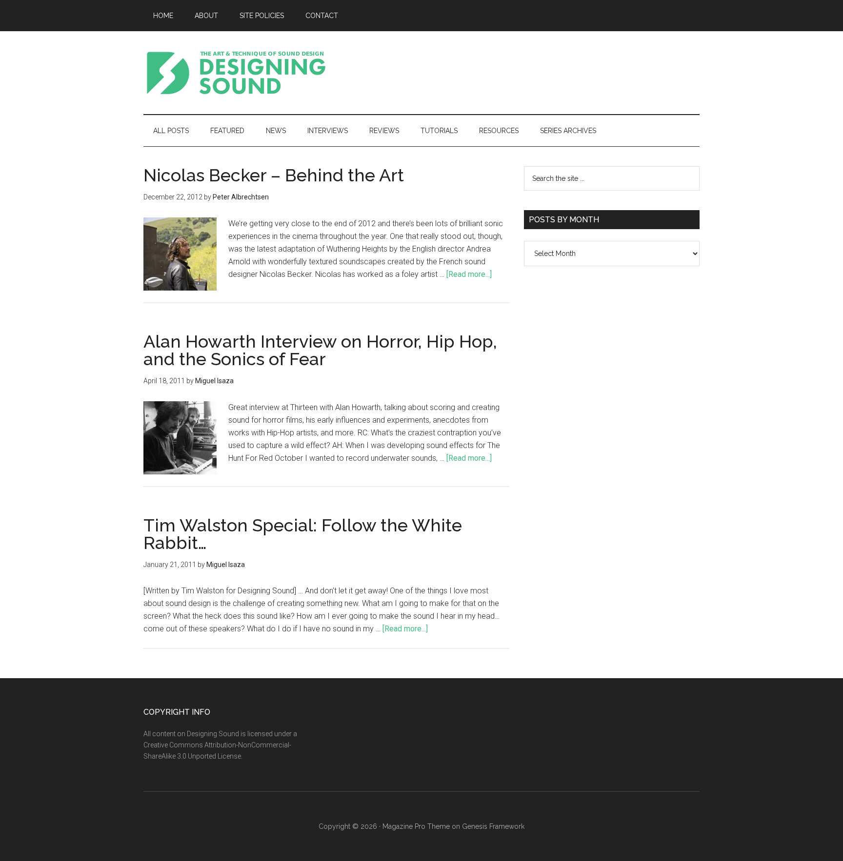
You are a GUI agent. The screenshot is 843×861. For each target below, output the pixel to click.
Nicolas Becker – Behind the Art (273, 175)
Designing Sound (236, 73)
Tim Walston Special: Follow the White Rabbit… (302, 534)
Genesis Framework (493, 826)
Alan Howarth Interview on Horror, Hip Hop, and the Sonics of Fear (320, 350)
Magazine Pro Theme (416, 826)
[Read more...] (469, 274)
